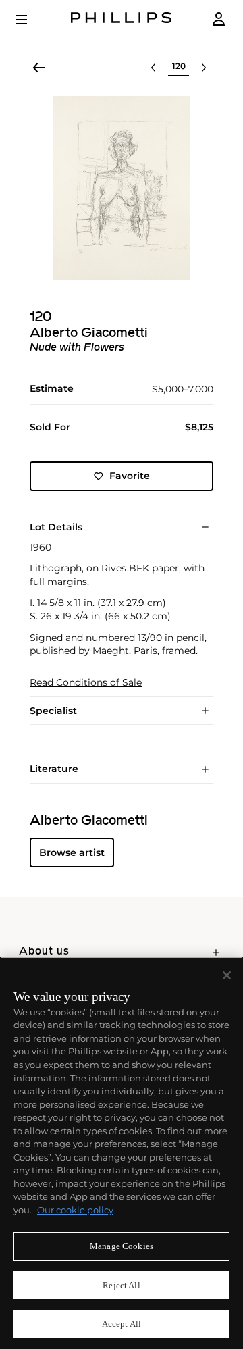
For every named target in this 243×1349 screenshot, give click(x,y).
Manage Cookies (121, 1246)
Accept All (121, 1324)
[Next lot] (203, 67)
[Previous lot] (153, 67)
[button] (121, 188)
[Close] (227, 975)
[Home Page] (121, 19)
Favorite (129, 475)
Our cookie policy (75, 1209)
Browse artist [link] (72, 852)
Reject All (121, 1285)
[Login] (219, 19)
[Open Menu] (31, 19)
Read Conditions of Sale (86, 682)
